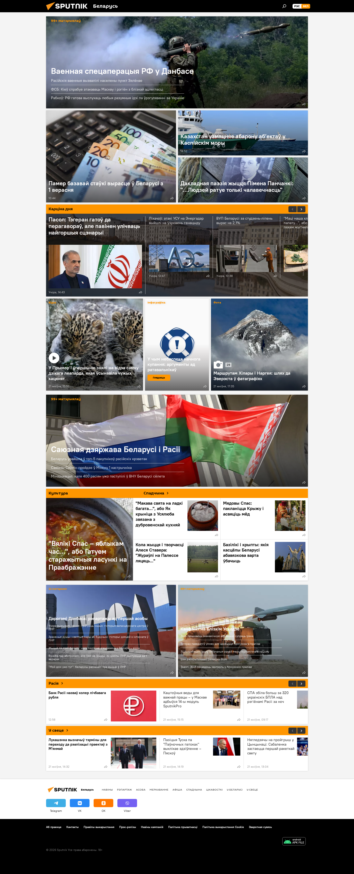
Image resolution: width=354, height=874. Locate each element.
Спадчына (194, 789)
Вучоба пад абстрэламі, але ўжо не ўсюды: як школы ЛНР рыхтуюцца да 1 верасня (98, 657)
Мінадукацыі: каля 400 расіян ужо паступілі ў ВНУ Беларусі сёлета (108, 476)
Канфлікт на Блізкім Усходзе (209, 629)
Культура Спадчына (106, 493)
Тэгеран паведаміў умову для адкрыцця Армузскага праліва (220, 644)
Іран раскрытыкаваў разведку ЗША (203, 659)
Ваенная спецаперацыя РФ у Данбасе (177, 62)
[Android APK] (294, 841)
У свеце (56, 730)
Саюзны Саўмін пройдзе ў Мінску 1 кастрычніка (91, 467)
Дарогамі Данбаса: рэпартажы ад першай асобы (98, 618)
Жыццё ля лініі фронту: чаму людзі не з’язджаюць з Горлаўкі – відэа (94, 648)
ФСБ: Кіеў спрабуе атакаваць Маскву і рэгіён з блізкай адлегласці (107, 89)
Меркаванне (159, 789)
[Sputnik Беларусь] (68, 11)
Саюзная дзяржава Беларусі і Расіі (177, 441)
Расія (54, 683)
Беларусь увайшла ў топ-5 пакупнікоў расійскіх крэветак (99, 458)
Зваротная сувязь (260, 827)
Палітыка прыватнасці (182, 827)
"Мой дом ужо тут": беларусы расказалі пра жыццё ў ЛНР (87, 667)
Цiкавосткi (214, 789)
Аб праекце (53, 827)
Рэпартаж (124, 789)
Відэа (52, 302)
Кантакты (72, 827)
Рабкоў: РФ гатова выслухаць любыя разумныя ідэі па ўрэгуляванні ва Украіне (117, 97)
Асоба (140, 789)
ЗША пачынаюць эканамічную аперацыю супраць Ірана (216, 636)
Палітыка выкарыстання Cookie (223, 827)
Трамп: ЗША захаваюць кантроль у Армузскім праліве (216, 667)
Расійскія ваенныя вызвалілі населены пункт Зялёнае (96, 80)
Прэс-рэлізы (127, 827)
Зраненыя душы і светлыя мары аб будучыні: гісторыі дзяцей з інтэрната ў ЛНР (98, 638)
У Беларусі (235, 789)
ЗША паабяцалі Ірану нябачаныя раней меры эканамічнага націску (224, 651)
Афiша (177, 789)
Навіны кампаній (152, 827)
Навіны (107, 789)
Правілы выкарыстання (99, 827)
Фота (217, 302)
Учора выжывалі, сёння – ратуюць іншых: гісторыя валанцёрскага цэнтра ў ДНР (98, 627)
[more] (304, 104)
